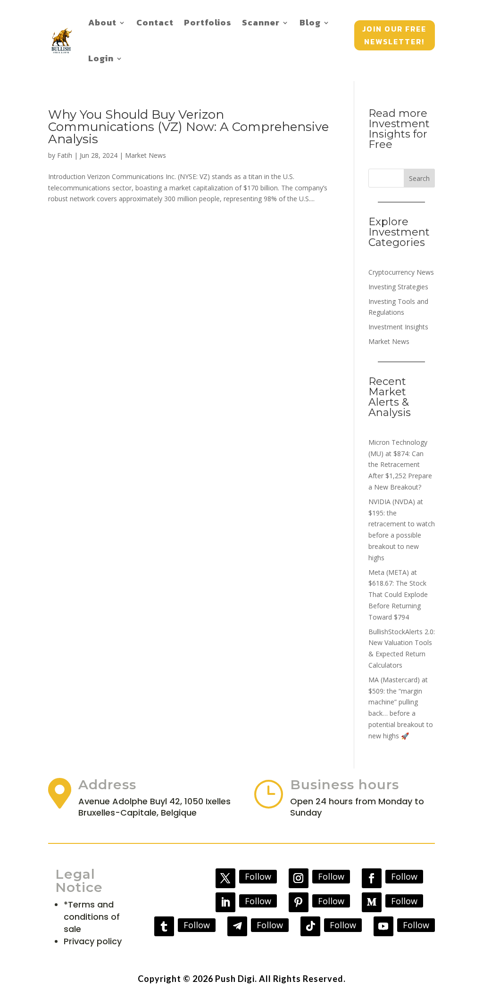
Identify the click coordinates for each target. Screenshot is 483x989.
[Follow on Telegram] (237, 926)
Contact (155, 22)
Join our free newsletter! (394, 35)
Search (419, 178)
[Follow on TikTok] (310, 926)
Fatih (64, 155)
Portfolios (208, 22)
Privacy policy (93, 941)
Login (101, 58)
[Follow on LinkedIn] (225, 902)
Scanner (261, 22)
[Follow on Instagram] (298, 878)
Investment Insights (398, 326)
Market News (145, 155)
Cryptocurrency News (401, 272)
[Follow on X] (225, 878)
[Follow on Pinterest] (298, 902)
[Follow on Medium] (372, 902)
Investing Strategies (398, 286)
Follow (258, 876)
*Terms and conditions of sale (92, 917)
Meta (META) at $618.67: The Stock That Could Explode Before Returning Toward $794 (398, 594)
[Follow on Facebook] (372, 878)
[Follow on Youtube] (383, 926)
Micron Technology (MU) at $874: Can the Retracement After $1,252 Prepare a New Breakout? (400, 464)
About (102, 22)
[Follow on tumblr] (164, 926)
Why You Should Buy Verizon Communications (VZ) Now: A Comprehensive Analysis (188, 127)
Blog (310, 22)
